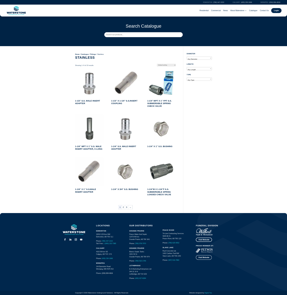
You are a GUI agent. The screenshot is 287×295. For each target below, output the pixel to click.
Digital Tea (208, 293)
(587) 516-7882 (173, 260)
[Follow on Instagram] (76, 239)
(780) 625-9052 (173, 243)
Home (77, 54)
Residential (204, 10)
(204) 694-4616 (107, 273)
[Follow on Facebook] (65, 239)
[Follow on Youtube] (81, 239)
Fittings (93, 54)
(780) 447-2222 (107, 241)
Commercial (216, 10)
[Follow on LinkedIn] (70, 239)
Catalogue (253, 10)
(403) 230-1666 (107, 258)
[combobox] (199, 58)
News (225, 10)
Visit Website (203, 240)
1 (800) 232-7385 (110, 243)
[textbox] (199, 59)
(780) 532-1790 (140, 261)
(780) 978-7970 (140, 243)
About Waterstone (237, 10)
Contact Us (264, 10)
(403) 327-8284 (140, 278)
